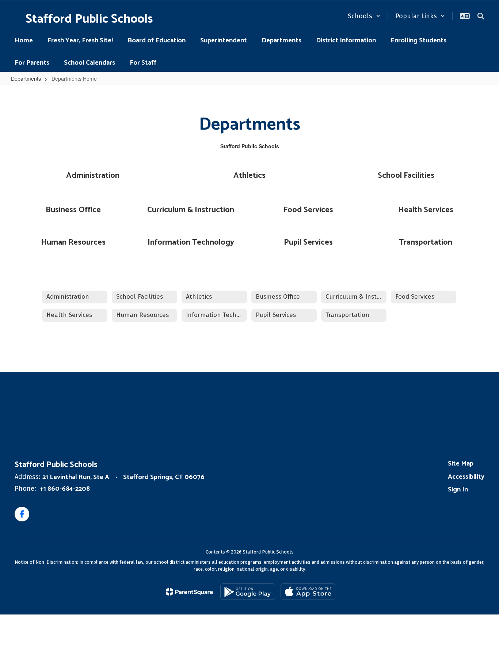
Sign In (458, 489)
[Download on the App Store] (308, 591)
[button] (364, 16)
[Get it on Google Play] (247, 591)
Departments (26, 78)
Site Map (460, 463)
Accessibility (466, 476)
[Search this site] (480, 16)
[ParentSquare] (189, 591)
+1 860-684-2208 (65, 488)
